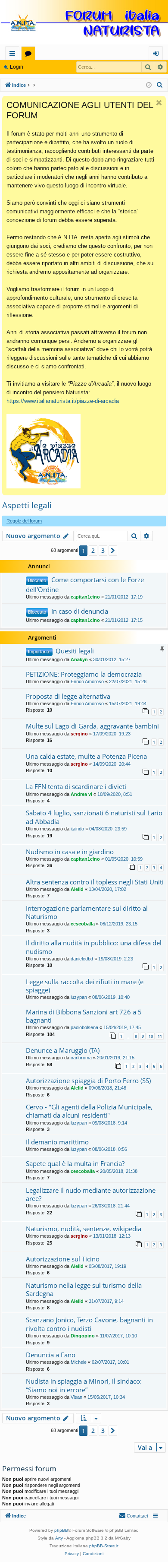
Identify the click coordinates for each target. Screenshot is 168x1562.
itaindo (77, 828)
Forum (30, 54)
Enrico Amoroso (87, 681)
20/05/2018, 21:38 (118, 1171)
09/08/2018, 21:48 (107, 1087)
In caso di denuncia (79, 611)
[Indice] (84, 23)
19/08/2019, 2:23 (115, 958)
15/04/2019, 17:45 (122, 1027)
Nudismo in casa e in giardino (70, 851)
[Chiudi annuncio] (159, 102)
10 (151, 1036)
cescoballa (83, 923)
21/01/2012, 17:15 (124, 620)
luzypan (79, 997)
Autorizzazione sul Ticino (63, 1259)
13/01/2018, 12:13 (112, 1236)
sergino (79, 733)
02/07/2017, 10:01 (110, 1362)
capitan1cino (85, 596)
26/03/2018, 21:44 (111, 1205)
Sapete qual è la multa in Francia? (75, 1163)
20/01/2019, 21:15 (115, 1057)
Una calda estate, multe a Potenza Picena (86, 756)
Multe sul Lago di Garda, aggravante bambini (92, 726)
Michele (79, 1362)
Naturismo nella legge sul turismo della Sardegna (84, 1289)
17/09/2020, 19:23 (112, 733)
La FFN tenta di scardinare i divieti (76, 786)
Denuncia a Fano (50, 1354)
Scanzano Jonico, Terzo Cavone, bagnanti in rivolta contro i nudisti (89, 1323)
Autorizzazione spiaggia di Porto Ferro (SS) (88, 1080)
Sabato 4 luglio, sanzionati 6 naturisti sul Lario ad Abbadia (94, 816)
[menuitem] (160, 85)
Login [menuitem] (157, 54)
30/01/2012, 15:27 (112, 659)
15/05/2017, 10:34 (106, 1397)
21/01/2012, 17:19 (124, 596)
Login (16, 67)
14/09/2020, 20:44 (112, 764)
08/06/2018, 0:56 (109, 1149)
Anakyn (79, 659)
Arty (59, 1538)
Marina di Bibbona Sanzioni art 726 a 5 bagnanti (84, 1016)
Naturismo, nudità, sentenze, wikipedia (83, 1228)
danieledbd (82, 958)
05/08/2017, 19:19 (107, 1266)
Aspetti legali (27, 505)
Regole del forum (24, 520)
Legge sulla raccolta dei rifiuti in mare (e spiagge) (84, 985)
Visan (76, 1397)
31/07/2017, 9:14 (106, 1301)
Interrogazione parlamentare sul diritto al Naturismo (87, 912)
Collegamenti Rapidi (14, 54)
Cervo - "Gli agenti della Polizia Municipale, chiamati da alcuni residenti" (89, 1111)
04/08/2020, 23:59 (108, 828)
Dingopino (83, 1335)
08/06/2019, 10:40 (111, 997)
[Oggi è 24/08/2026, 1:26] (149, 85)
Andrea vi (81, 794)
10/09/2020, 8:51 (114, 794)
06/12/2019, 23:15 (118, 923)
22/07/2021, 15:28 (127, 681)
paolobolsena (84, 1027)
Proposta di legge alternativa (68, 696)
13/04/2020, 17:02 (107, 889)
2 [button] (93, 550)
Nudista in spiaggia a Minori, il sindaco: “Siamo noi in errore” (84, 1385)
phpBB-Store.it (103, 1545)
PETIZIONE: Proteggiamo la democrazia (84, 674)
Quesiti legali (75, 650)
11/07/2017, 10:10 (118, 1335)
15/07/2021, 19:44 (127, 703)
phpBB (61, 1530)
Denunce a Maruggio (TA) (63, 1050)
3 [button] (103, 550)
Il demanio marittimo (57, 1141)
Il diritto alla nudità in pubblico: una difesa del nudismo (94, 946)
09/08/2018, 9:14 (109, 1122)
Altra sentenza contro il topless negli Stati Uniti (95, 882)
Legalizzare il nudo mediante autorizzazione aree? (91, 1194)
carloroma (81, 1057)
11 (160, 1036)
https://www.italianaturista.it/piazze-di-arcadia (62, 401)
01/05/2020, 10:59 (124, 859)
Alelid (77, 889)
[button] (113, 550)
